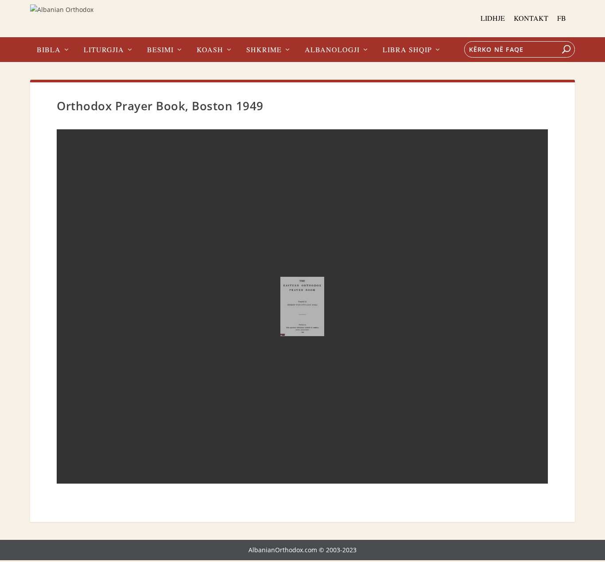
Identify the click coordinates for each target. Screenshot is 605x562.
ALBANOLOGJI (332, 50)
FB (561, 18)
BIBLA (49, 50)
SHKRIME (264, 50)
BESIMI (160, 50)
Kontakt (531, 18)
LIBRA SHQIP (407, 50)
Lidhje (493, 18)
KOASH (210, 50)
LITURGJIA (104, 50)
